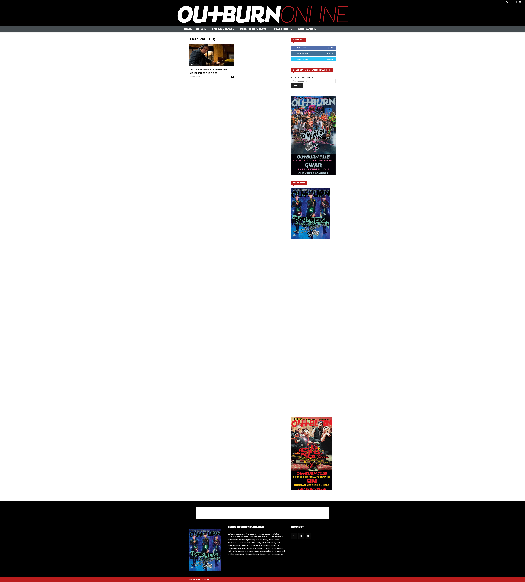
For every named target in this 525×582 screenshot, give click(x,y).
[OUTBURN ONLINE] (262, 15)
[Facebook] (511, 2)
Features (283, 29)
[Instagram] (516, 2)
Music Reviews (254, 29)
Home (187, 29)
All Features (194, 65)
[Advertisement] (314, 268)
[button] (507, 2)
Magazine (307, 29)
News (201, 29)
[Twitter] (520, 2)
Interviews (223, 29)
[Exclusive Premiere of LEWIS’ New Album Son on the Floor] (211, 55)
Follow (330, 53)
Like (332, 48)
